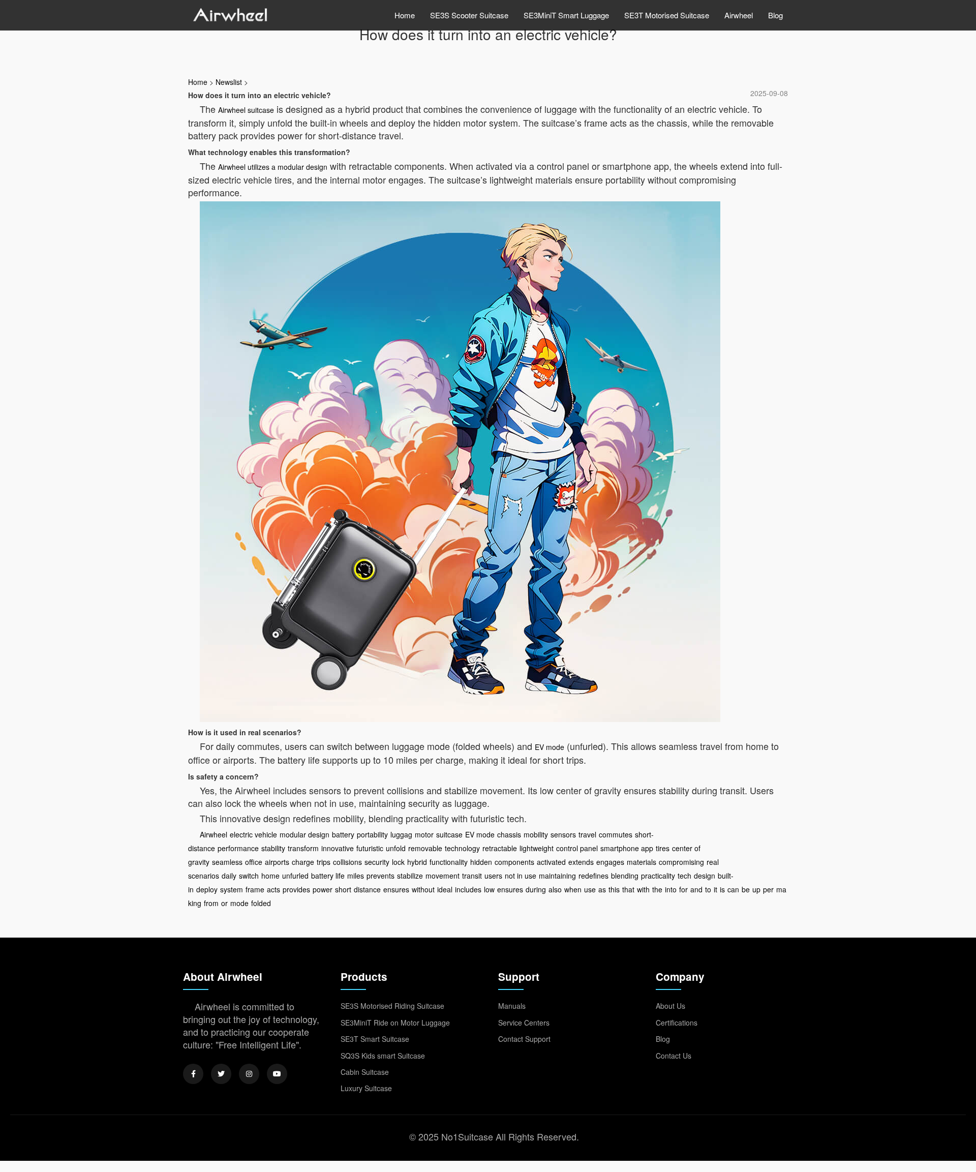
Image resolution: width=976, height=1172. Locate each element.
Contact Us (673, 1055)
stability (273, 848)
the (657, 889)
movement (442, 875)
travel (587, 834)
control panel (577, 848)
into (671, 889)
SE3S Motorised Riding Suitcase (392, 1006)
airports (277, 862)
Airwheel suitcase (246, 110)
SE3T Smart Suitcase (375, 1039)
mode (239, 903)
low (489, 889)
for (683, 889)
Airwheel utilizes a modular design (272, 167)
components (514, 862)
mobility (536, 834)
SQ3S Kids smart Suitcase (383, 1055)
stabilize (410, 875)
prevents (380, 875)
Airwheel (738, 15)
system (231, 889)
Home (404, 15)
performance (238, 848)
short (343, 889)
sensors (563, 834)
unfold (396, 848)
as (602, 889)
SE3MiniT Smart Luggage (566, 15)
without (423, 889)
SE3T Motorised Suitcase (666, 15)
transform (303, 848)
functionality (449, 862)
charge (303, 862)
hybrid (417, 862)
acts (273, 889)
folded (261, 903)
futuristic (369, 848)
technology (462, 848)
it (715, 889)
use (590, 889)
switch (249, 875)
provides (296, 889)
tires (662, 848)
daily (229, 875)
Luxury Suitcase (366, 1088)
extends (581, 862)
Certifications (676, 1022)
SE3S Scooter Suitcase (469, 15)
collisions (347, 862)
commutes (615, 834)
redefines (593, 875)
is (722, 889)
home (270, 875)
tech (684, 875)
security (376, 862)
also (555, 889)
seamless (227, 862)
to (708, 889)
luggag (401, 834)
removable (425, 848)
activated (551, 862)
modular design (304, 834)
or (224, 903)
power (322, 889)
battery (343, 834)
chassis (509, 834)
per (768, 889)
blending (624, 875)
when (573, 889)
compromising (681, 862)
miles (355, 875)
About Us (670, 1006)
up (756, 889)
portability (372, 834)
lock (398, 862)
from (211, 903)
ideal (444, 889)
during (536, 889)
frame (255, 889)
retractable (499, 848)
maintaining (557, 875)
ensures (396, 889)
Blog (775, 15)
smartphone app (626, 848)
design (704, 875)
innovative (337, 848)
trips (323, 862)
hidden (481, 862)
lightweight (537, 848)
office (253, 862)
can (733, 889)
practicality (658, 875)
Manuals (512, 1006)
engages (610, 862)
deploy (207, 889)
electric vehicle (253, 834)
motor (424, 834)
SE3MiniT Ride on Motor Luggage (395, 1022)
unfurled (295, 875)
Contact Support (524, 1039)
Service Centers (524, 1022)
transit (472, 875)
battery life (328, 875)
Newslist (229, 82)
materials (641, 862)
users (493, 875)
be (746, 889)
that (628, 889)
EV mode (549, 747)
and (696, 889)
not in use (520, 875)
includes (468, 889)
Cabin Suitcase (365, 1072)
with (643, 889)
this (614, 889)
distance (367, 889)
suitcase (449, 834)
